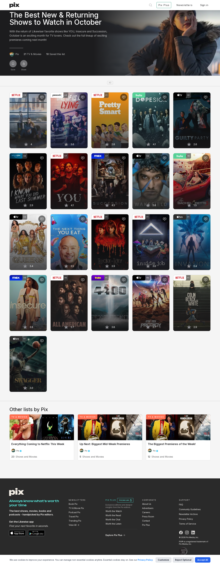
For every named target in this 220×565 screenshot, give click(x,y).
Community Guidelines (190, 509)
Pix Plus (146, 525)
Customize (163, 560)
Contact (146, 520)
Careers (146, 512)
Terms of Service (187, 523)
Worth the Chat (113, 519)
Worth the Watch (114, 511)
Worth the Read (113, 515)
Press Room (148, 516)
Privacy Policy (186, 519)
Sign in (204, 5)
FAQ (181, 504)
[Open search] (150, 5)
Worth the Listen (113, 523)
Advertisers (147, 508)
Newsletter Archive (188, 514)
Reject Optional (183, 560)
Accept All (202, 560)
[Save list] (13, 63)
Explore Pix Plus (114, 535)
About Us (146, 504)
